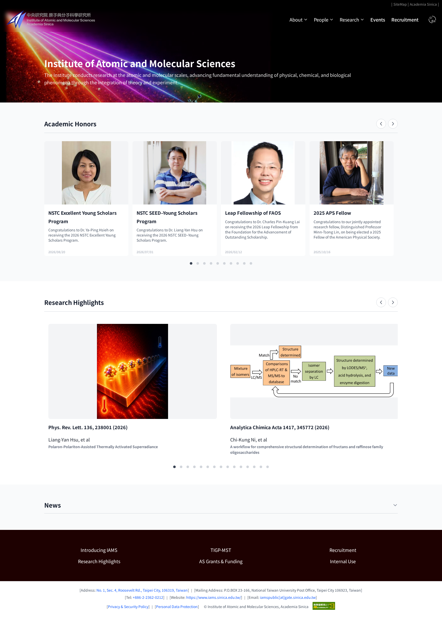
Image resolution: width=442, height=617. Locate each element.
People (321, 19)
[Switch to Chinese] (432, 19)
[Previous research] (381, 302)
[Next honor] (393, 124)
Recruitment (404, 19)
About (296, 19)
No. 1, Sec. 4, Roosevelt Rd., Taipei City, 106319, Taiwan (142, 590)
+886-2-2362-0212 (148, 597)
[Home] (51, 19)
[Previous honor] (381, 124)
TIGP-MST (243, 549)
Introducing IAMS (99, 550)
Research (349, 19)
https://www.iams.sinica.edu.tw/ (213, 597)
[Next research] (393, 302)
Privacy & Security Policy (128, 606)
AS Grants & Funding (237, 561)
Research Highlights (99, 561)
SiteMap (400, 4)
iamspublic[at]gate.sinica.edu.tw (288, 597)
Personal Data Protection (177, 606)
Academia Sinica (423, 4)
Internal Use (343, 561)
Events (377, 19)
